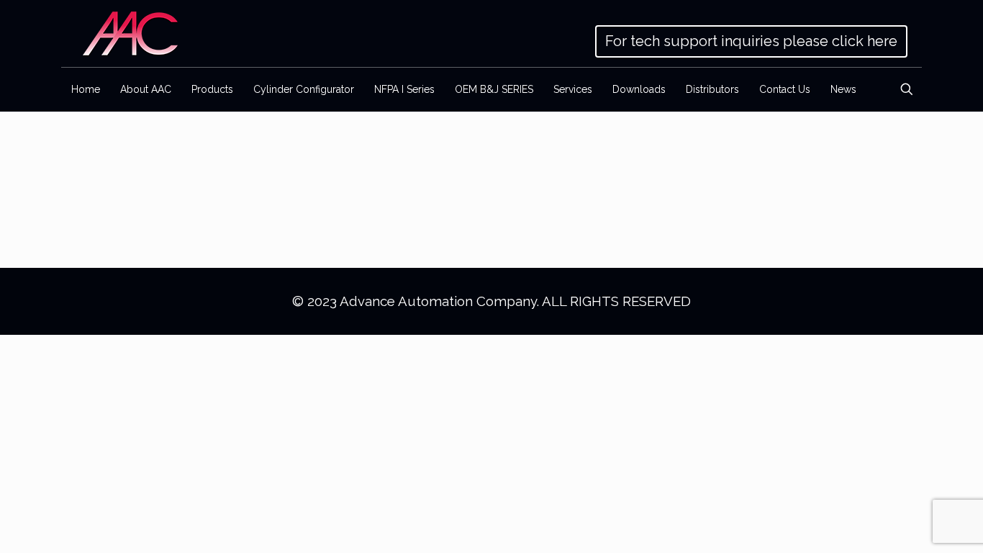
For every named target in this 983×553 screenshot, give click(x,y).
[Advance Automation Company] (130, 33)
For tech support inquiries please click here (751, 41)
